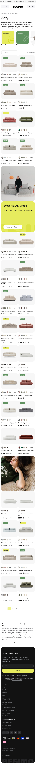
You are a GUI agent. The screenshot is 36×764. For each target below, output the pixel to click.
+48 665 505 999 (14, 1)
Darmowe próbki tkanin (8, 710)
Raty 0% (4, 704)
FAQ (3, 695)
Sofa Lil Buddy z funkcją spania (9, 133)
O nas (4, 687)
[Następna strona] (26, 608)
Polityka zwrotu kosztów (8, 750)
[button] (2, 7)
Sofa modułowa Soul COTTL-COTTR (9, 282)
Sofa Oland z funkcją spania (8, 367)
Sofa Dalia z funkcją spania (25, 77)
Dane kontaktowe (6, 752)
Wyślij (18, 670)
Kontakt (4, 692)
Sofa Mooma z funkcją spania (25, 254)
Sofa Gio (3, 513)
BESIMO (8, 755)
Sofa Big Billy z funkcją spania (9, 77)
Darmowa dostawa (7, 702)
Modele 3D (5, 715)
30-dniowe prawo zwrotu (8, 707)
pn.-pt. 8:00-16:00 (6, 728)
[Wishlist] (29, 6)
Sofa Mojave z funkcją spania (25, 542)
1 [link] (9, 608)
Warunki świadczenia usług (8, 748)
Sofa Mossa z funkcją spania (8, 160)
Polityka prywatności (7, 746)
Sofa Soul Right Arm (6, 450)
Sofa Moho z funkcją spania (8, 254)
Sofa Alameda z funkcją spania (26, 133)
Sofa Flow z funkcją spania (8, 105)
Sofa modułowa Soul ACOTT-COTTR (26, 514)
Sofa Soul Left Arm (23, 367)
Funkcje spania (6, 713)
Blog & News (5, 690)
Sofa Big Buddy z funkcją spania (7, 339)
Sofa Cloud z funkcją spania (25, 311)
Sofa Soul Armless (6, 598)
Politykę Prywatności (17, 679)
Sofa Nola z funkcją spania (25, 105)
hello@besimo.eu (6, 725)
